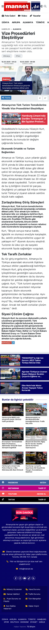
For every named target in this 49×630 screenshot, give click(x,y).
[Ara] (45, 6)
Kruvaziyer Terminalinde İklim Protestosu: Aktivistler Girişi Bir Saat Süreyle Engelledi (12, 445)
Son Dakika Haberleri (10, 607)
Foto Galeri (9, 16)
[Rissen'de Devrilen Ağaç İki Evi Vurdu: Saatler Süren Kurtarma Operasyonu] (36, 433)
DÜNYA (5, 22)
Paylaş (7, 98)
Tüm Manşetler (34, 599)
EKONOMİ (24, 622)
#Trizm (18, 56)
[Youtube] (25, 578)
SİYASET (33, 622)
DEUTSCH (14, 622)
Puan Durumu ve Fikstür (12, 600)
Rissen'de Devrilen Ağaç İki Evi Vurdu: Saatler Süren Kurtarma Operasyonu (35, 445)
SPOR (6, 622)
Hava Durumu (34, 589)
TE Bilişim (31, 627)
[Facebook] (16, 578)
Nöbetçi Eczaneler (14, 589)
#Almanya (6, 56)
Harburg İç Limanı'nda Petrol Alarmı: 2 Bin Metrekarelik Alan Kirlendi (12, 468)
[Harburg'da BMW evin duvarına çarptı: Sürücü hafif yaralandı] (13, 409)
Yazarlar (36, 16)
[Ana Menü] (3, 6)
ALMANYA (28, 22)
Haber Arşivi (34, 606)
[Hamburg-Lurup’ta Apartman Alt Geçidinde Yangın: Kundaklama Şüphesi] (36, 458)
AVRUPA (16, 22)
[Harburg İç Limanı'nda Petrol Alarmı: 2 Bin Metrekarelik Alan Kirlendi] (13, 458)
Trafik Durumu (34, 594)
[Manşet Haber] (22, 6)
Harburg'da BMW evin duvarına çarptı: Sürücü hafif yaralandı (11, 419)
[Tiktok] (29, 578)
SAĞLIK (42, 622)
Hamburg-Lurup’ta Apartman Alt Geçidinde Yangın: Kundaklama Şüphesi (35, 469)
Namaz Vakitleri (13, 594)
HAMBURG (41, 619)
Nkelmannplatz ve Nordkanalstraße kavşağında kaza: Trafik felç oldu (35, 420)
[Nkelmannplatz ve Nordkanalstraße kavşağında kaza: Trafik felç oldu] (36, 409)
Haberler (6, 29)
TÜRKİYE (40, 22)
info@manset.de (26, 569)
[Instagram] (20, 578)
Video (24, 16)
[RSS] (33, 578)
